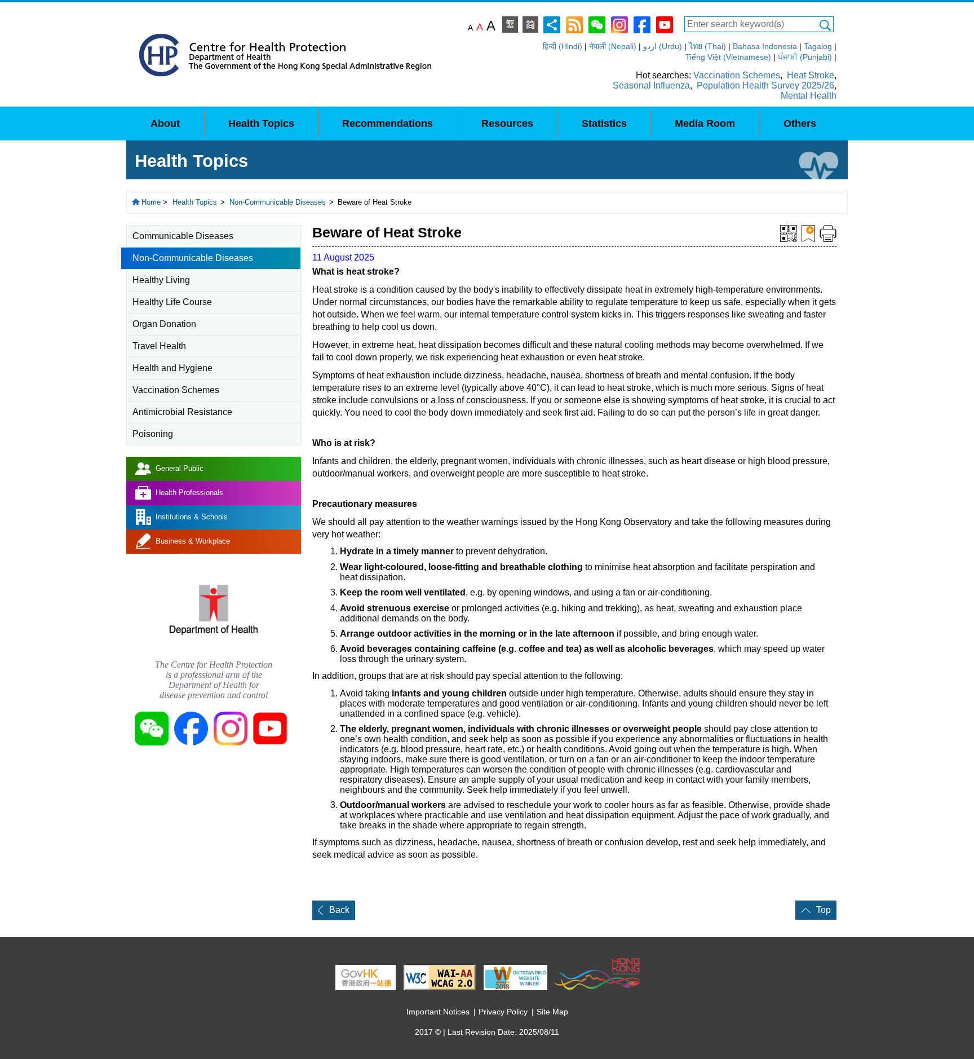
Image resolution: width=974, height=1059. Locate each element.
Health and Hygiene (172, 368)
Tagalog (818, 46)
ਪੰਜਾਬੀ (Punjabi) (805, 56)
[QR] (788, 232)
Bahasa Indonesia (765, 46)
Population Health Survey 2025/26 (765, 85)
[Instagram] (619, 24)
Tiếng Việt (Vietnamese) (728, 56)
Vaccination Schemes (736, 75)
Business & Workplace (193, 541)
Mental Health (808, 95)
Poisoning (152, 434)
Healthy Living (161, 280)
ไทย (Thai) (707, 46)
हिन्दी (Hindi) (562, 46)
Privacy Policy (503, 1011)
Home (151, 202)
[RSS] (574, 24)
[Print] (828, 232)
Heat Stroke (810, 75)
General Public (179, 468)
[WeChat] (596, 24)
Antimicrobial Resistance (182, 412)
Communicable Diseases (182, 236)
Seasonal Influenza (651, 85)
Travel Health (159, 346)
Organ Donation (164, 324)
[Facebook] (642, 24)
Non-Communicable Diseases (277, 202)
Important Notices (438, 1011)
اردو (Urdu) (662, 46)
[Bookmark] (808, 232)
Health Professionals (189, 492)
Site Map (552, 1011)
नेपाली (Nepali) (612, 46)
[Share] (551, 24)
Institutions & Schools (192, 517)
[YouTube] (664, 24)
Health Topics (194, 202)
